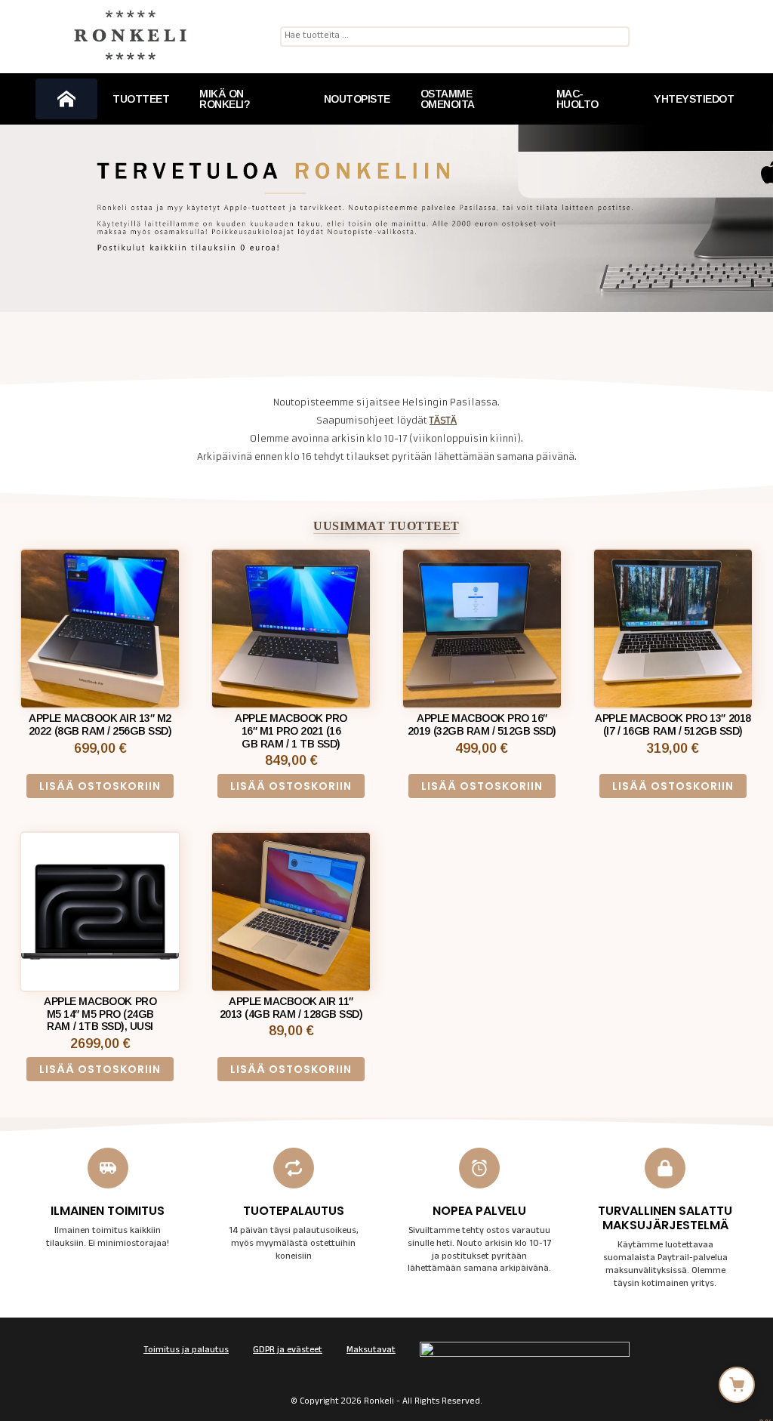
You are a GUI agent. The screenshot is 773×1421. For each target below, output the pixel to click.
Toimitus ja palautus (186, 1350)
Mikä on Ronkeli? (224, 99)
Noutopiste (357, 99)
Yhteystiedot (694, 99)
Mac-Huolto (577, 99)
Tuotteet (140, 99)
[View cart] (737, 1385)
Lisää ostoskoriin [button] (100, 786)
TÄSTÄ (443, 420)
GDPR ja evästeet (287, 1350)
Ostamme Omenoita (447, 99)
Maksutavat (371, 1350)
